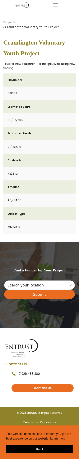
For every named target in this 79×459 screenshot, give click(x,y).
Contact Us (43, 388)
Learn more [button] (58, 438)
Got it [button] (39, 449)
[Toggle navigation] (55, 5)
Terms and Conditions (39, 422)
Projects (9, 22)
